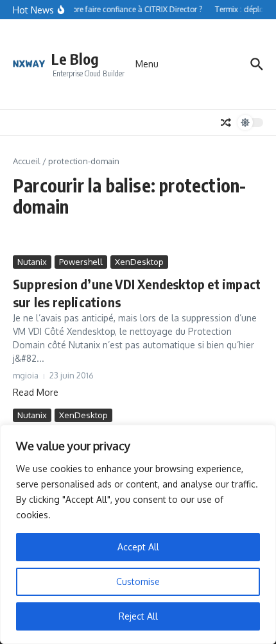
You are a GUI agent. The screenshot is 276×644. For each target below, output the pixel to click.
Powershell (81, 262)
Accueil (26, 161)
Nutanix (32, 262)
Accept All (138, 546)
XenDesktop (139, 262)
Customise (138, 581)
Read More (35, 392)
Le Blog (75, 58)
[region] (138, 534)
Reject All (138, 616)
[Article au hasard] (226, 122)
